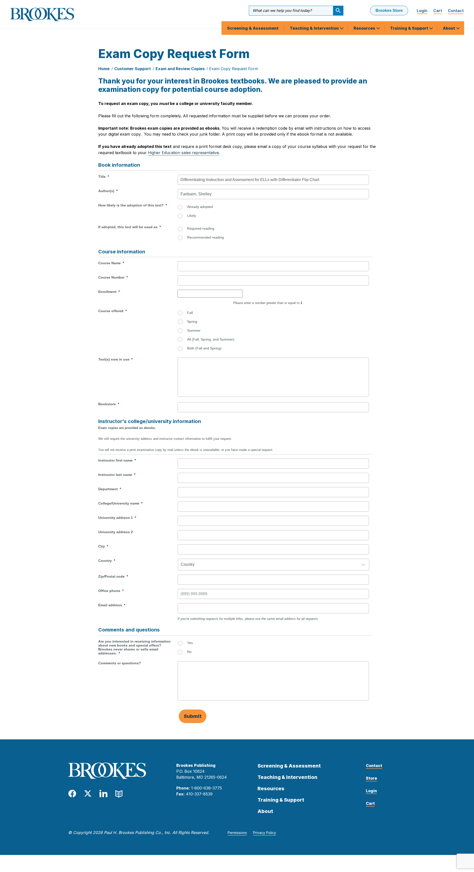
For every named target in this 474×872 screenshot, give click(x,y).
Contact (456, 10)
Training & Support (409, 28)
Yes (190, 643)
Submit (192, 716)
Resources (365, 28)
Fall (190, 313)
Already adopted (200, 207)
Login (422, 10)
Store (371, 778)
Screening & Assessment (252, 28)
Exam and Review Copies (180, 68)
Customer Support (132, 68)
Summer (193, 330)
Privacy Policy (264, 833)
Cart (437, 10)
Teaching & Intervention (315, 28)
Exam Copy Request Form (233, 68)
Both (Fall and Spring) (204, 348)
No (189, 652)
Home (104, 68)
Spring (192, 322)
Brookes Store (389, 10)
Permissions (237, 833)
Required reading (200, 228)
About (449, 28)
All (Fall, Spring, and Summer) (210, 339)
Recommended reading (205, 237)
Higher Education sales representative (183, 152)
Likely (191, 216)
